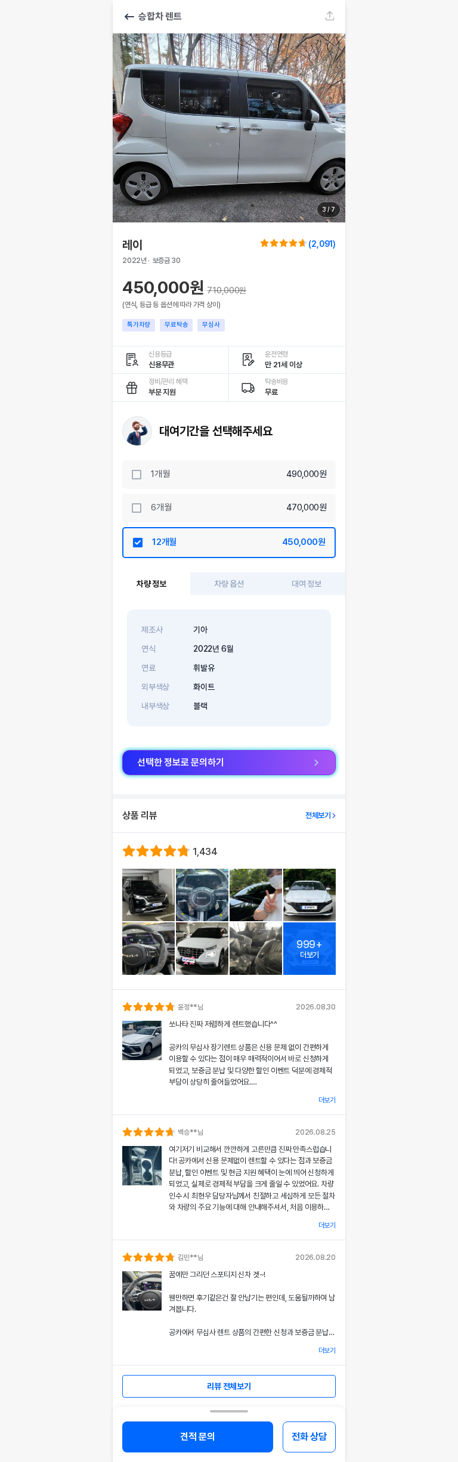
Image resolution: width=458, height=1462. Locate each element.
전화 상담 (309, 1436)
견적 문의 (197, 1436)
